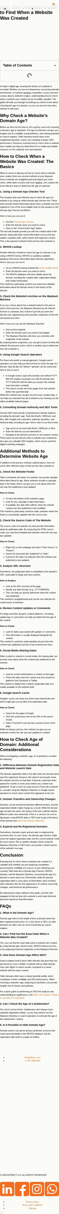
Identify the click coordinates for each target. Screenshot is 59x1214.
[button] (53, 4)
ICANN (54, 268)
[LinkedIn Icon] (7, 1195)
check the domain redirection (30, 820)
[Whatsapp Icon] (52, 1195)
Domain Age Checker (23, 222)
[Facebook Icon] (22, 1195)
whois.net (43, 268)
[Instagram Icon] (37, 1195)
